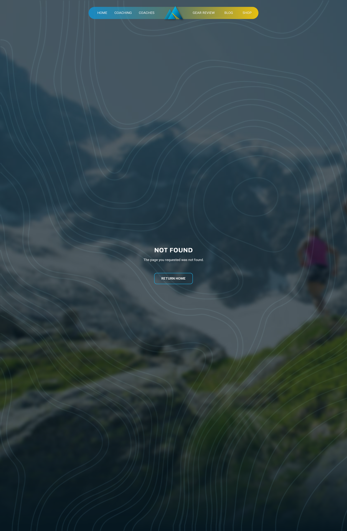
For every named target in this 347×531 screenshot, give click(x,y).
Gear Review (204, 13)
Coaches (146, 13)
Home (102, 13)
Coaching (123, 13)
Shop (247, 13)
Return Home (173, 278)
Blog (228, 13)
